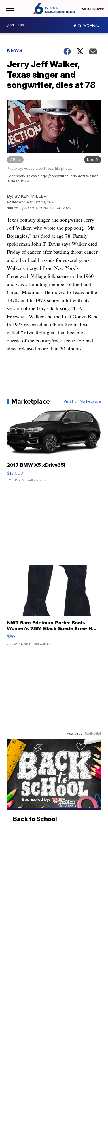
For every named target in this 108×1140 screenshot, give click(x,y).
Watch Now (91, 9)
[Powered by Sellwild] (92, 734)
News (15, 50)
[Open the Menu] (9, 8)
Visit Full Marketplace (82, 401)
